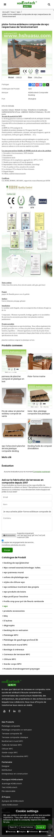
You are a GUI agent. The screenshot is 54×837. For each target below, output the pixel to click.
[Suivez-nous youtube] (4, 711)
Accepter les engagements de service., (18, 543)
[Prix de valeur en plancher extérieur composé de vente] (14, 396)
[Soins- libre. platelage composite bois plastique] (40, 396)
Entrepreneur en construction (15, 773)
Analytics (22, 832)
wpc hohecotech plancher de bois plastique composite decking (13, 448)
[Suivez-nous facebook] (9, 711)
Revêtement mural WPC (12, 741)
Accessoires (10, 535)
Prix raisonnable (8, 791)
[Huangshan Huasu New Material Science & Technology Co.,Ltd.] (27, 4)
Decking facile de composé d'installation (40, 447)
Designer (5, 766)
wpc (18, 12)
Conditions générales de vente (13, 545)
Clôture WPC (7, 748)
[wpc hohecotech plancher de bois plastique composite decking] (14, 431)
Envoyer (7, 550)
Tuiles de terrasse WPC (12, 745)
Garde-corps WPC (10, 752)
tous (13, 12)
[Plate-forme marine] (40, 361)
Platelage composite (11, 726)
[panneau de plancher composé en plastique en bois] (14, 361)
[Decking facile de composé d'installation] (40, 431)
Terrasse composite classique (15, 737)
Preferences (33, 832)
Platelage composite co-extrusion (17, 730)
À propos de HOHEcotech (13, 801)
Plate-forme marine (36, 376)
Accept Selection (27, 827)
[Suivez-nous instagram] (19, 711)
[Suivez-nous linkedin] (14, 711)
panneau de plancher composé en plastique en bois (13, 379)
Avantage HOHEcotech (12, 783)
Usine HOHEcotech (10, 805)
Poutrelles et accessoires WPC (15, 756)
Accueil (5, 12)
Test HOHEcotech (9, 787)
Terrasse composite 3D (12, 733)
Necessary (12, 832)
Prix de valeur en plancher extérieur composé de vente (13, 413)
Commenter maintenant (41, 472)
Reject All (13, 827)
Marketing (44, 832)
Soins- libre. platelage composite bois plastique (39, 412)
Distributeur (7, 770)
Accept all (40, 827)
